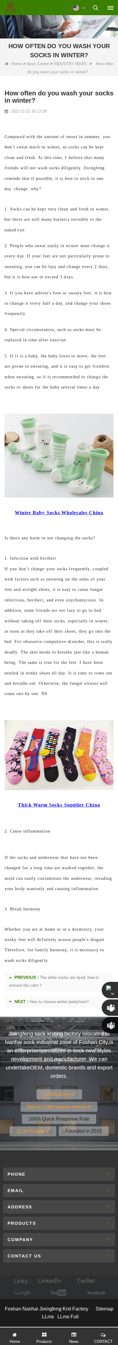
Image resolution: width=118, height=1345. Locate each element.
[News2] (59, 26)
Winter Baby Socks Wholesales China (59, 512)
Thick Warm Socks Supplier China (59, 804)
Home (16, 63)
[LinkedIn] (49, 1281)
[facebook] (95, 1293)
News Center (38, 63)
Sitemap (104, 1308)
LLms (48, 1316)
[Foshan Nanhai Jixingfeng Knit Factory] (10, 7)
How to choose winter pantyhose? (59, 1001)
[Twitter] (86, 1281)
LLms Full (68, 1316)
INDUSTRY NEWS (70, 63)
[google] (23, 1293)
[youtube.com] (59, 1293)
